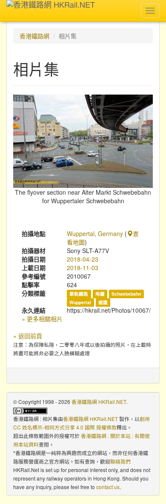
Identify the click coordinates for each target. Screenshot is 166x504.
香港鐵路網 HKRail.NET (99, 401)
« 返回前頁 (27, 335)
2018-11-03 (82, 267)
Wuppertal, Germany (95, 233)
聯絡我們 (120, 461)
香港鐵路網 (34, 36)
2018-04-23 (82, 259)
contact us (108, 486)
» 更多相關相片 (42, 318)
